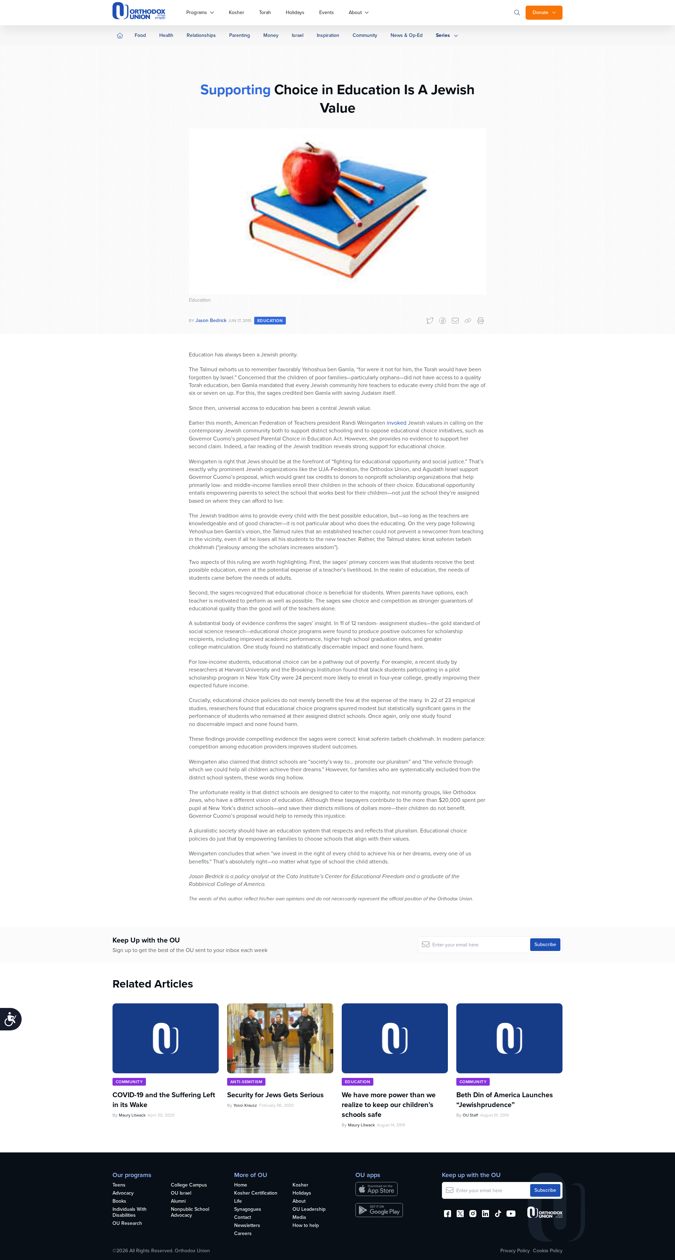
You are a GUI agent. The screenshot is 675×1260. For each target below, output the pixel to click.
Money (270, 35)
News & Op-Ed (407, 35)
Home (240, 1185)
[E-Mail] (455, 320)
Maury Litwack (132, 1115)
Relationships (201, 35)
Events (326, 12)
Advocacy (123, 1193)
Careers (243, 1233)
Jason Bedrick (210, 320)
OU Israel (181, 1193)
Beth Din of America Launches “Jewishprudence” (504, 1100)
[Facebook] (442, 320)
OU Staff (470, 1115)
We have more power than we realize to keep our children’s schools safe (389, 1104)
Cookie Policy (547, 1250)
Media (299, 1217)
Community (365, 35)
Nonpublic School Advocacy (190, 1212)
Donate (540, 12)
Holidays (295, 12)
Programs (196, 12)
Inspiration (328, 35)
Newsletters (247, 1225)
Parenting (239, 35)
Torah (265, 12)
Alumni (178, 1201)
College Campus (189, 1185)
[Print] (480, 320)
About (355, 12)
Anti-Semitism (246, 1082)
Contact (242, 1217)
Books (119, 1201)
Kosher (236, 12)
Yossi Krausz (245, 1105)
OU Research (127, 1223)
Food (140, 35)
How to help (305, 1225)
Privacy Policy (515, 1250)
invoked (396, 423)
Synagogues (247, 1209)
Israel (297, 35)
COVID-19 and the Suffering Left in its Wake (163, 1100)
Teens (119, 1185)
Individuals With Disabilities (129, 1212)
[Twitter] (430, 320)
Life (238, 1201)
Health (166, 35)
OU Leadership (309, 1209)
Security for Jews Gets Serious (275, 1095)
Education (270, 320)
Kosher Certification (255, 1193)
